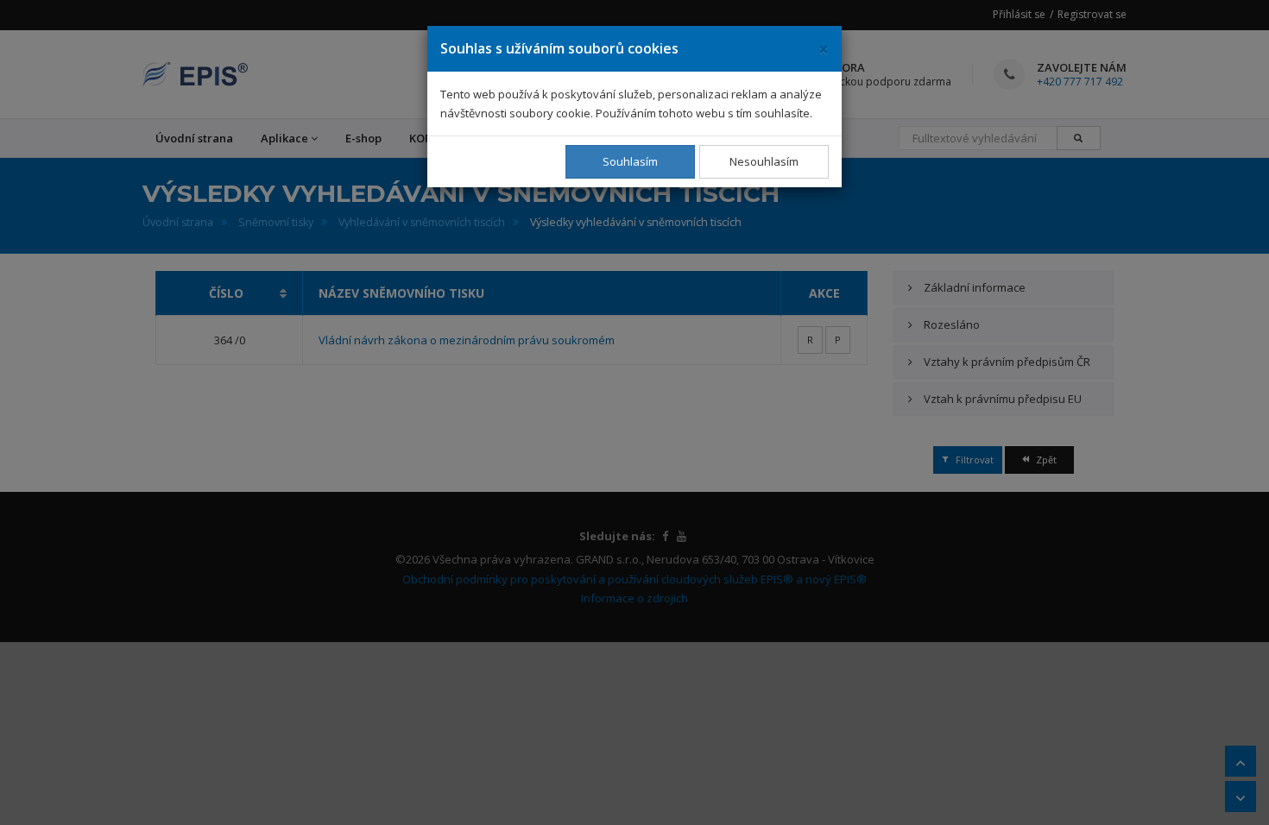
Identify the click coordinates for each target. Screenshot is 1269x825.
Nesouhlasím (764, 161)
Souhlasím (630, 161)
